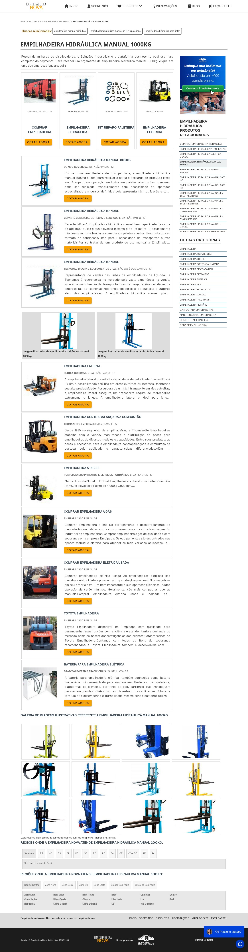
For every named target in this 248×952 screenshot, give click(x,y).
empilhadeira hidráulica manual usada (200, 225)
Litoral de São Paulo (145, 885)
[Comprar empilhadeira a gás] (40, 545)
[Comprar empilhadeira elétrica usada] (40, 596)
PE (103, 853)
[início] (36, 6)
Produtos (130, 6)
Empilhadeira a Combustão (196, 254)
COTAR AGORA (38, 142)
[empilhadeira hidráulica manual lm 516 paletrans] (145, 741)
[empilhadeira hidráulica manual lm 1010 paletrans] (45, 816)
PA (153, 853)
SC (85, 853)
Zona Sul (83, 885)
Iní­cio (133, 918)
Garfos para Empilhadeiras (197, 310)
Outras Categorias (200, 240)
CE (121, 853)
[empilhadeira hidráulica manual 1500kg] (196, 816)
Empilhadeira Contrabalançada (199, 264)
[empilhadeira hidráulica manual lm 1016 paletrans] (196, 741)
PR (76, 853)
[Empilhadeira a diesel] (40, 502)
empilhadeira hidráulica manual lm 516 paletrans (201, 218)
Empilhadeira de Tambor (194, 274)
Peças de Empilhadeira (194, 320)
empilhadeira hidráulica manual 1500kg (200, 171)
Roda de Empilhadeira (193, 325)
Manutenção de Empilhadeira (198, 315)
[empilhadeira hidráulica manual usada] (95, 816)
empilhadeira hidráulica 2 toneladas (202, 149)
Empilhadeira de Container (196, 269)
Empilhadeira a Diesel (193, 259)
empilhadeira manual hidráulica (70, 31)
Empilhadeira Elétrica (193, 279)
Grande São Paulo (120, 885)
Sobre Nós (99, 6)
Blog (196, 6)
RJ (41, 853)
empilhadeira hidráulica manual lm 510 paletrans (201, 210)
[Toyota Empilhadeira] (40, 647)
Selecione (29, 853)
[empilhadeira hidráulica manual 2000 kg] (196, 779)
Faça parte (222, 6)
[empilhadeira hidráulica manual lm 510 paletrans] (45, 741)
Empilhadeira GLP (190, 284)
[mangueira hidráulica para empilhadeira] (95, 779)
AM (144, 853)
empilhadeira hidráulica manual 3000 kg (202, 186)
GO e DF (132, 853)
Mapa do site (200, 918)
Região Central (31, 885)
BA (112, 853)
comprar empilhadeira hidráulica (201, 144)
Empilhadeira (188, 249)
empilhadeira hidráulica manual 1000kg (200, 163)
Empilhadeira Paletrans (195, 300)
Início (73, 6)
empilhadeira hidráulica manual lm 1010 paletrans (201, 194)
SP (68, 853)
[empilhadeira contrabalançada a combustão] (40, 450)
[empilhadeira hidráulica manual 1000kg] (59, 331)
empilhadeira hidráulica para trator (163, 31)
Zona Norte (50, 885)
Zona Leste (99, 885)
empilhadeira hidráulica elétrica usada (200, 155)
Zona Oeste (68, 885)
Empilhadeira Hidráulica (195, 289)
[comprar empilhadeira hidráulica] (45, 779)
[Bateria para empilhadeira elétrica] (40, 698)
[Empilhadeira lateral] (40, 400)
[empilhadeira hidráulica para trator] (145, 779)
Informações (166, 6)
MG (50, 853)
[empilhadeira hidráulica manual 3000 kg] (145, 816)
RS (94, 853)
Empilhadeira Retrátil (193, 305)
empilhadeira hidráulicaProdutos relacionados (194, 128)
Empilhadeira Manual (193, 294)
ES (59, 853)
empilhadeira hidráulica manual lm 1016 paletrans (116, 31)
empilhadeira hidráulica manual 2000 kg (202, 179)
